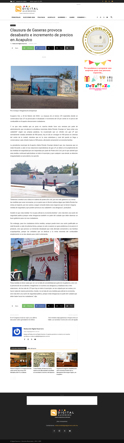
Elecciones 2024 (29, 17)
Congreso (81, 17)
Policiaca (41, 17)
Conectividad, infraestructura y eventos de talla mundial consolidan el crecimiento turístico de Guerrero (43, 370)
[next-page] (14, 378)
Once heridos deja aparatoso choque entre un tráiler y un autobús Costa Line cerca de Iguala (63, 319)
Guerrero (61, 17)
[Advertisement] (78, 9)
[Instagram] (105, 1)
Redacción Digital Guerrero (19, 43)
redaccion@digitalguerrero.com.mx (66, 425)
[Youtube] (112, 1)
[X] (109, 1)
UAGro (71, 17)
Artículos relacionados (18, 348)
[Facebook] (102, 1)
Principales (16, 17)
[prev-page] (11, 378)
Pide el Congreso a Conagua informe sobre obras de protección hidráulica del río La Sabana (20, 370)
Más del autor (32, 348)
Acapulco (51, 17)
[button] (111, 17)
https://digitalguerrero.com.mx (31, 331)
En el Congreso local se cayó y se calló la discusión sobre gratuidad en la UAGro (23, 319)
